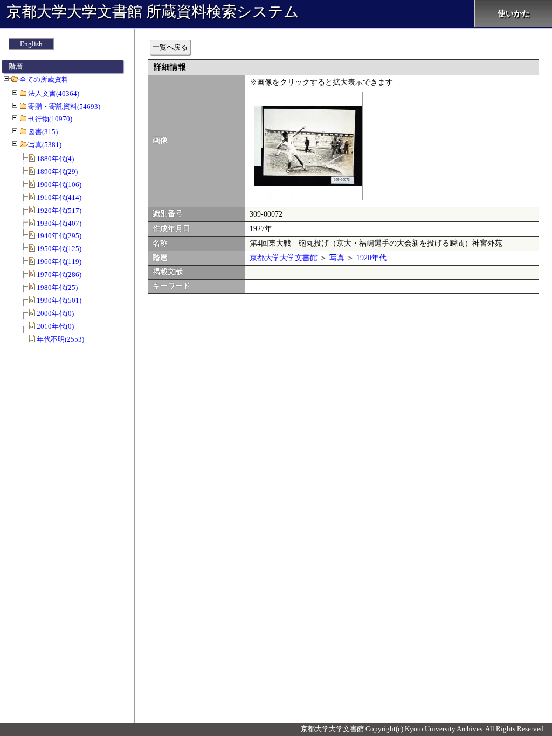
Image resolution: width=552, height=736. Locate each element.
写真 (336, 258)
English (31, 44)
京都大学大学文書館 (284, 258)
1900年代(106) (59, 184)
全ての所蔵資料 (43, 79)
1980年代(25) (57, 287)
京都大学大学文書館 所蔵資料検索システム (152, 11)
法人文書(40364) (53, 93)
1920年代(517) (59, 210)
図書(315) (43, 132)
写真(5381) (44, 145)
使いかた (514, 13)
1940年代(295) (59, 236)
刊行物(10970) (50, 119)
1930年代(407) (59, 223)
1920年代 (371, 258)
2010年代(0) (55, 326)
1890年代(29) (57, 172)
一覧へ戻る (170, 47)
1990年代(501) (59, 300)
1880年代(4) (55, 159)
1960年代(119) (59, 262)
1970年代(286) (59, 274)
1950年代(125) (59, 249)
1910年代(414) (59, 197)
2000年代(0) (55, 313)
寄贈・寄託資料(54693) (64, 106)
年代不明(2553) (60, 339)
